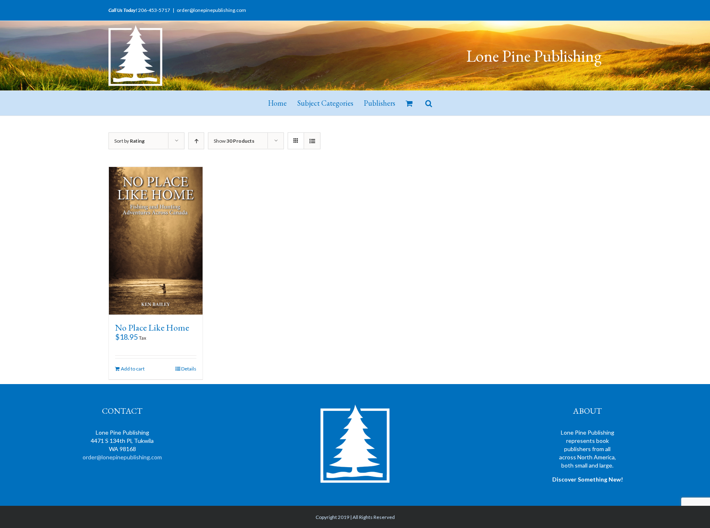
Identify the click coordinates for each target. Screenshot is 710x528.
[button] (428, 103)
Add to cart (133, 369)
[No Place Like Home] (156, 241)
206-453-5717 (154, 10)
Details (188, 369)
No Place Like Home (152, 327)
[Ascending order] (196, 140)
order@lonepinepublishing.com (211, 10)
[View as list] (312, 141)
